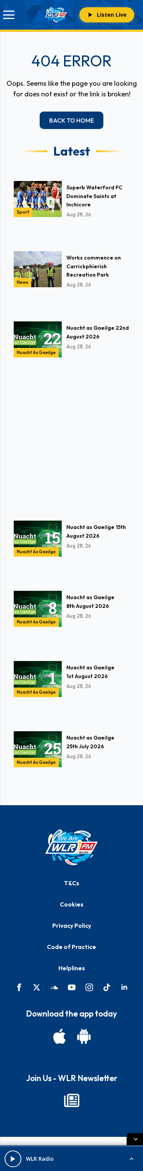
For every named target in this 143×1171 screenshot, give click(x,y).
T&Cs (71, 883)
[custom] (54, 987)
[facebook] (19, 987)
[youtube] (71, 987)
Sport (23, 212)
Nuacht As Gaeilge (36, 352)
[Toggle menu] (8, 15)
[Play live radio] (13, 1159)
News (22, 282)
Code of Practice (71, 947)
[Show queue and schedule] (131, 1159)
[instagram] (89, 987)
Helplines (71, 968)
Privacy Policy (71, 925)
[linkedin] (124, 987)
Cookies (72, 904)
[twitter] (36, 987)
